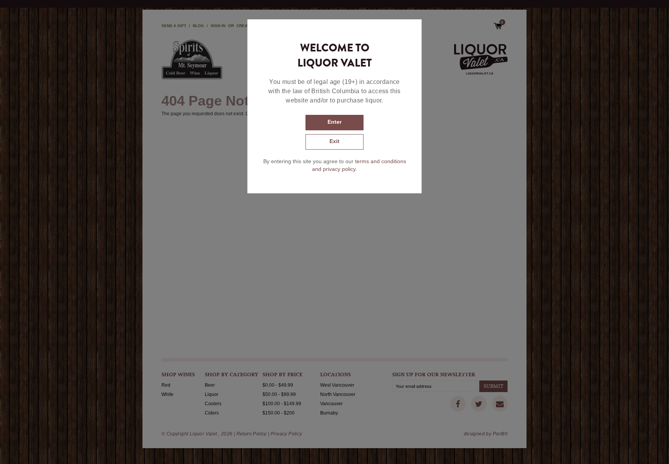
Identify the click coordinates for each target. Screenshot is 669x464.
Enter (334, 122)
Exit (334, 141)
